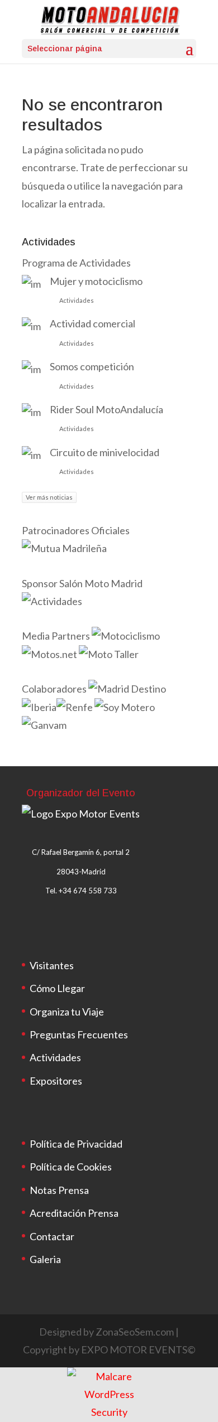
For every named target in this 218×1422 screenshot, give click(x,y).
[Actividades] (52, 601)
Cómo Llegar (57, 988)
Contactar (52, 1236)
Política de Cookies (71, 1166)
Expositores (56, 1081)
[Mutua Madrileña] (65, 548)
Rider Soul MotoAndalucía (106, 409)
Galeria (45, 1259)
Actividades (76, 300)
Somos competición (92, 366)
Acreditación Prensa (74, 1213)
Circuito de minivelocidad (104, 452)
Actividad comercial (92, 323)
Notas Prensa (59, 1190)
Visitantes (52, 965)
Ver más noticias (49, 497)
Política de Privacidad (76, 1144)
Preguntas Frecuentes (79, 1034)
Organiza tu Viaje (67, 1011)
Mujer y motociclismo (96, 281)
